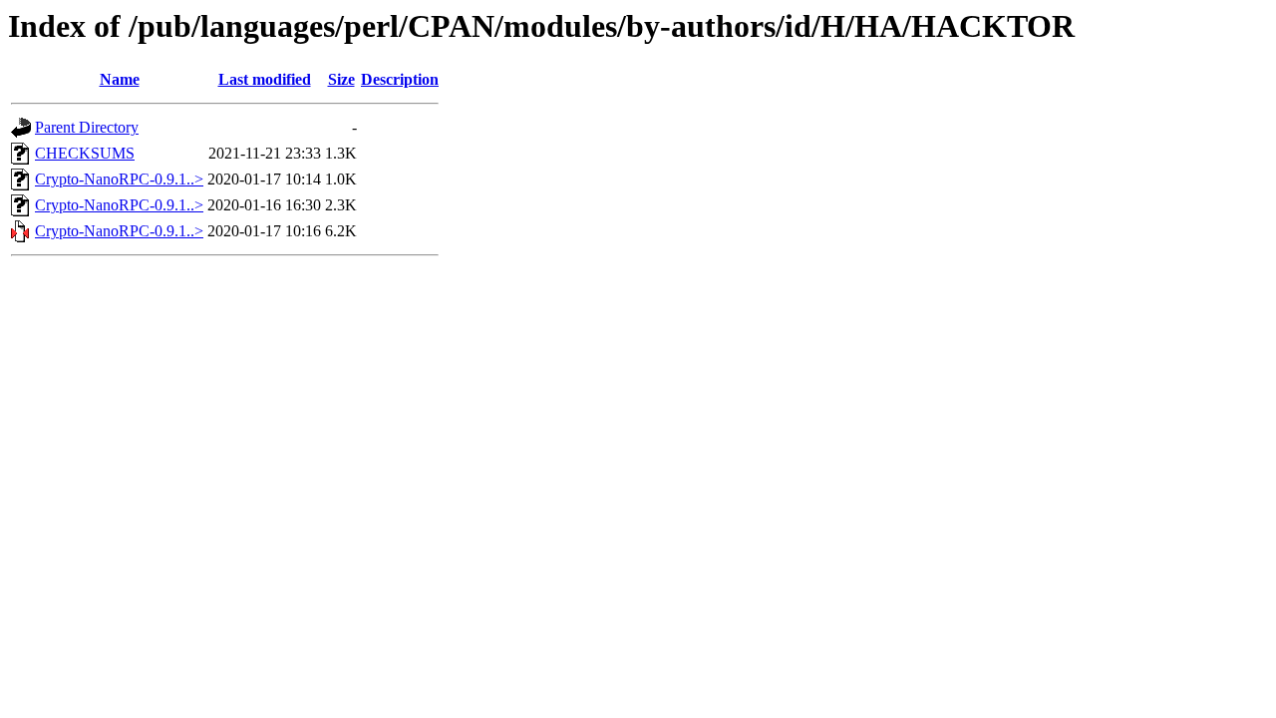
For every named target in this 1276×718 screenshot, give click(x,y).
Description (400, 79)
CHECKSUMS (85, 153)
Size (341, 79)
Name (120, 79)
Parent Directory (87, 127)
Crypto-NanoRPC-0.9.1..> (119, 179)
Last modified (264, 79)
